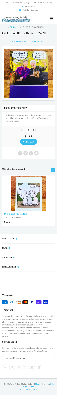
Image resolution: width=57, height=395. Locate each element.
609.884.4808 (29, 7)
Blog (27, 3)
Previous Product (21, 41)
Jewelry (49, 3)
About (33, 3)
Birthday (13, 27)
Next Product (38, 41)
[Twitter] (5, 367)
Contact (41, 3)
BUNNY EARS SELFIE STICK (15, 214)
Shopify (38, 384)
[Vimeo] (38, 367)
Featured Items (17, 3)
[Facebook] (12, 367)
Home (7, 3)
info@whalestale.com (30, 10)
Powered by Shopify (28, 389)
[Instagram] (32, 367)
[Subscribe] (51, 358)
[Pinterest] (18, 367)
